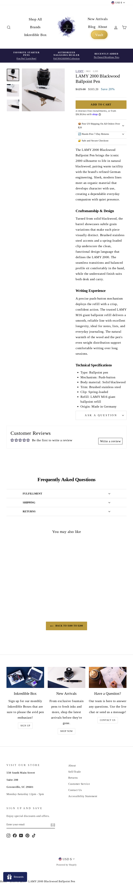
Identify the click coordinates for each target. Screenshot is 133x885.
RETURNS (29, 511)
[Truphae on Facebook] (15, 835)
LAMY (80, 71)
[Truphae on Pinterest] (27, 835)
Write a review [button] (110, 441)
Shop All (35, 19)
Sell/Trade (74, 771)
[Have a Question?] (108, 677)
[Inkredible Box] (25, 677)
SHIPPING (29, 502)
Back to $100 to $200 (69, 626)
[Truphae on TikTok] (34, 835)
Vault (99, 35)
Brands (35, 27)
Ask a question (101, 415)
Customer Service (79, 783)
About (102, 27)
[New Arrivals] (66, 677)
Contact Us (107, 720)
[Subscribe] (53, 824)
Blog (91, 27)
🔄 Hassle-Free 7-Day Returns (93, 134)
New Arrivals (98, 19)
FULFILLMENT (32, 493)
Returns (73, 777)
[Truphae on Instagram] (8, 835)
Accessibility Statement (82, 796)
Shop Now (66, 731)
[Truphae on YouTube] (21, 835)
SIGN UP (25, 725)
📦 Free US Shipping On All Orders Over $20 (99, 125)
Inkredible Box (35, 35)
